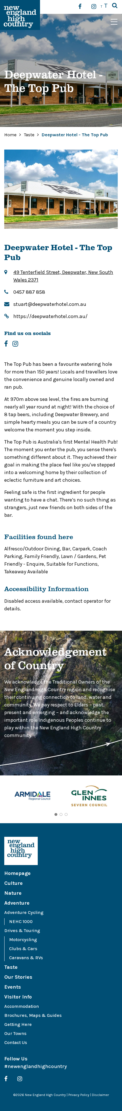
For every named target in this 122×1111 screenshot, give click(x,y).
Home (10, 134)
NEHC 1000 (21, 921)
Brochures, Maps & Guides (33, 1015)
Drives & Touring (22, 930)
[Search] (114, 6)
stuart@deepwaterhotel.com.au (49, 304)
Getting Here (18, 1024)
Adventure (17, 903)
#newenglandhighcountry (35, 1066)
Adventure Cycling (23, 912)
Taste (29, 134)
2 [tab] (61, 814)
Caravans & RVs (26, 957)
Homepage (17, 873)
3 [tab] (66, 814)
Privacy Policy (78, 1095)
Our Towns (15, 1033)
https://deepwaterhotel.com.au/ (50, 316)
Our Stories (18, 977)
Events (12, 987)
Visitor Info (18, 997)
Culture (13, 883)
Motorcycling (23, 939)
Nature (13, 893)
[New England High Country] (61, 851)
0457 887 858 (29, 292)
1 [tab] (55, 814)
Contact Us (15, 1042)
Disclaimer (100, 1095)
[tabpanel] (32, 796)
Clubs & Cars (23, 948)
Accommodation (21, 1006)
